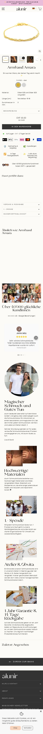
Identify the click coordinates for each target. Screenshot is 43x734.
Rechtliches (8, 698)
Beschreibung (10, 111)
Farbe (21, 80)
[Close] (41, 711)
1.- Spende (8, 209)
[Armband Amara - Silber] (13, 189)
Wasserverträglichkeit (15, 214)
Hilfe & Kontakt (10, 684)
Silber (24, 85)
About (5, 691)
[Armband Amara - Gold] (13, 186)
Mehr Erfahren (8, 723)
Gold (18, 85)
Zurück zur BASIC (23, 662)
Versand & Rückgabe (14, 204)
